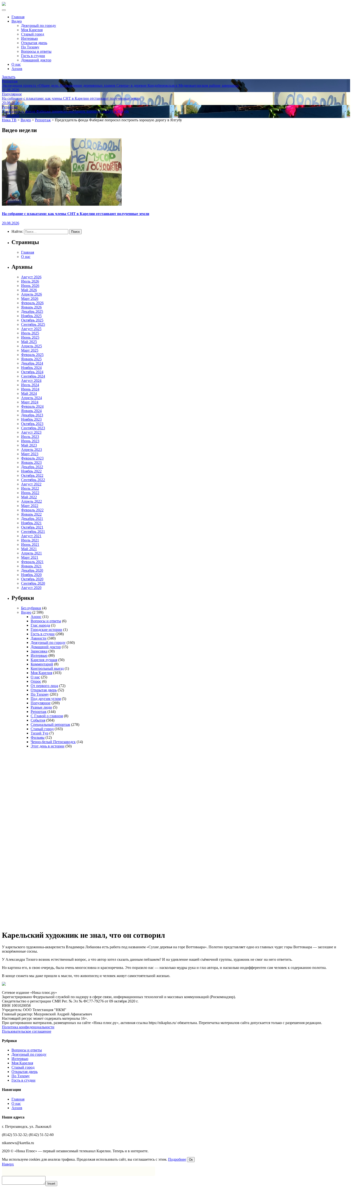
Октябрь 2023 (32, 424)
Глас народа (40, 625)
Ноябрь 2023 (31, 419)
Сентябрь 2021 (33, 532)
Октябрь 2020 (32, 579)
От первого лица (44, 686)
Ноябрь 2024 (31, 368)
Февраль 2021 (32, 562)
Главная (17, 17)
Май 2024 (29, 393)
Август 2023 (31, 432)
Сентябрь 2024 (33, 376)
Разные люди (41, 707)
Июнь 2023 (30, 441)
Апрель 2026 (31, 294)
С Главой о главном (47, 716)
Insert (51, 1183)
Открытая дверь (34, 43)
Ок (191, 1159)
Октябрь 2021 (32, 527)
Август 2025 (31, 329)
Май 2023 (29, 445)
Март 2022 (29, 506)
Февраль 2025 (32, 355)
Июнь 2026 (30, 286)
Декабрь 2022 (32, 467)
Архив (16, 69)
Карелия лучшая (44, 660)
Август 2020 (31, 588)
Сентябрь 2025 (33, 324)
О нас (16, 64)
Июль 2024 (30, 385)
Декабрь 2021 (32, 519)
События (38, 720)
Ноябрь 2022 (31, 471)
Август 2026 (31, 277)
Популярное (41, 703)
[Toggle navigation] (4, 10)
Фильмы (38, 737)
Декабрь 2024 (32, 363)
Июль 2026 (30, 281)
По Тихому (30, 47)
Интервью (29, 38)
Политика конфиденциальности (28, 1027)
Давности (38, 638)
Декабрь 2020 (32, 570)
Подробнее (177, 1159)
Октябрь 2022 (32, 475)
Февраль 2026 (32, 303)
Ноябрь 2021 (31, 523)
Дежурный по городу (38, 25)
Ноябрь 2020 (31, 575)
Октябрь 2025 (32, 320)
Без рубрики (31, 608)
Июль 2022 (30, 488)
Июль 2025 (30, 333)
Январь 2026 (31, 307)
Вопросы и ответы (36, 51)
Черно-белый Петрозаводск (53, 742)
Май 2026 (29, 290)
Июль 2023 (30, 437)
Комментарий (42, 664)
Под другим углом (46, 699)
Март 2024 (29, 402)
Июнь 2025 (30, 337)
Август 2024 (31, 381)
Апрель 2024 (31, 398)
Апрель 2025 (31, 346)
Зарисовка (39, 651)
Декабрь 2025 (32, 311)
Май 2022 (29, 497)
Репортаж (38, 712)
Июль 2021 (30, 540)
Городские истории (46, 630)
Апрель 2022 (31, 501)
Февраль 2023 (32, 458)
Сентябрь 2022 (33, 480)
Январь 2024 (31, 411)
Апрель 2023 (31, 450)
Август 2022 (31, 484)
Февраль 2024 (32, 406)
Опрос (36, 681)
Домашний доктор (36, 60)
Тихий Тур (39, 733)
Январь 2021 (31, 566)
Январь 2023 (31, 462)
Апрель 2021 (31, 553)
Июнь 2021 (30, 544)
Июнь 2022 (30, 493)
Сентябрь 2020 (33, 583)
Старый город (32, 34)
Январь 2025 (31, 359)
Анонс (36, 617)
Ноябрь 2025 (31, 316)
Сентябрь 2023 (33, 428)
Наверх (8, 1164)
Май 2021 (29, 549)
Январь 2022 (31, 514)
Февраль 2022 (32, 510)
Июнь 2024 (30, 389)
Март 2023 (29, 454)
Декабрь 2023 (32, 415)
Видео (16, 21)
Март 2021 (29, 557)
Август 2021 (31, 536)
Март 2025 (29, 350)
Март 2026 (29, 299)
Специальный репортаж (50, 724)
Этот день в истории (47, 746)
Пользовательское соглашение (26, 1031)
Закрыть (8, 77)
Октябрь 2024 (32, 372)
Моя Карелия (32, 30)
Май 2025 (29, 342)
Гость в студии (33, 56)
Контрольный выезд (47, 668)
